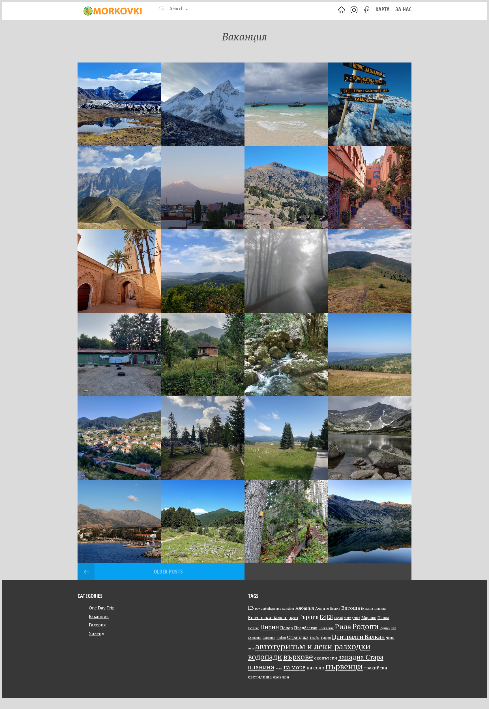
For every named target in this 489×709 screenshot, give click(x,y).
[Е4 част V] (202, 521)
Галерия (97, 625)
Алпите (322, 608)
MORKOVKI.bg (111, 11)
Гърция (309, 617)
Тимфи (314, 638)
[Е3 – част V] (202, 271)
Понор (286, 627)
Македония (352, 618)
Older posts (168, 571)
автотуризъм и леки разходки (312, 646)
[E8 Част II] (286, 438)
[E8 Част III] (202, 438)
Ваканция (99, 616)
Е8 (330, 616)
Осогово (253, 628)
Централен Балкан (358, 636)
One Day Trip (102, 608)
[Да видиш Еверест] (202, 104)
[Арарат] (202, 187)
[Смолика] (286, 187)
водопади (265, 657)
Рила (343, 626)
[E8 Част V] (369, 354)
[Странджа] (286, 354)
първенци (344, 666)
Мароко (368, 617)
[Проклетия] (119, 187)
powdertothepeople (268, 609)
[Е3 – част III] (369, 271)
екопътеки (325, 658)
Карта (383, 9)
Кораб (338, 618)
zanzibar (288, 609)
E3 (251, 607)
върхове (298, 656)
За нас (403, 9)
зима (278, 668)
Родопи (365, 626)
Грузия (293, 618)
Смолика (269, 638)
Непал (383, 617)
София (281, 638)
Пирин (269, 627)
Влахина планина (373, 609)
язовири (281, 677)
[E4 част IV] (286, 521)
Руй (393, 628)
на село (315, 667)
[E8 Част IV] (119, 438)
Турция (326, 638)
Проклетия (326, 628)
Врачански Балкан (268, 617)
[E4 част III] (369, 521)
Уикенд (96, 633)
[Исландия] (119, 104)
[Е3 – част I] (202, 354)
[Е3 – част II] (119, 354)
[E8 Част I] (369, 438)
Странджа (297, 637)
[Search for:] (193, 8)
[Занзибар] (286, 104)
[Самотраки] (119, 521)
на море (294, 667)
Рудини (385, 628)
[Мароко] (119, 271)
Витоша (350, 608)
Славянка (254, 638)
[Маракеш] (369, 187)
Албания (304, 608)
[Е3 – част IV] (286, 271)
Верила (335, 609)
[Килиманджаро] (369, 104)
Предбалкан (306, 627)
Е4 (323, 616)
